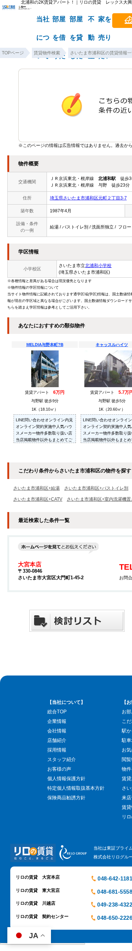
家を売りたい (104, 22)
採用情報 (56, 750)
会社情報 (56, 731)
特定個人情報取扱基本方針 (75, 788)
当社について (43, 22)
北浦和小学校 (98, 265)
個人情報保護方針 (66, 778)
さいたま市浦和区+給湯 (36, 488)
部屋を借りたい (59, 22)
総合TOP (57, 711)
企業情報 (56, 721)
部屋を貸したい (76, 22)
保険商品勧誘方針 (66, 797)
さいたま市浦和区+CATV (37, 499)
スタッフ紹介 (61, 759)
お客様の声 (59, 769)
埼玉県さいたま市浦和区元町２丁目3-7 (88, 198)
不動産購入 (91, 22)
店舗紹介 (56, 740)
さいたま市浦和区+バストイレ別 (96, 488)
